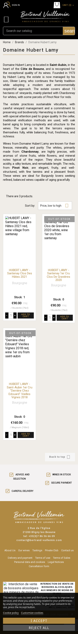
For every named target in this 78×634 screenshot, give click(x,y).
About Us (9, 550)
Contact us (67, 550)
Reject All (39, 628)
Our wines (24, 550)
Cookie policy (11, 613)
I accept (39, 621)
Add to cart (25, 315)
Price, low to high (54, 205)
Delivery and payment (20, 557)
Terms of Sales (61, 557)
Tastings (37, 550)
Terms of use (42, 557)
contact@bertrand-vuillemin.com (39, 540)
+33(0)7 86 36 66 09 (42, 536)
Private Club (51, 550)
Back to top (59, 457)
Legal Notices (56, 562)
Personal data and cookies (29, 562)
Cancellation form (39, 566)
